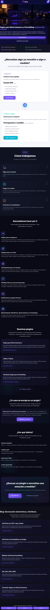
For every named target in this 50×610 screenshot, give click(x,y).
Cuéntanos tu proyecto (25, 419)
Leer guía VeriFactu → (7, 530)
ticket (4, 176)
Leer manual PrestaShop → (8, 562)
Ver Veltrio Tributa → (8, 366)
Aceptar (8, 608)
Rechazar (25, 608)
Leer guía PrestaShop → (8, 546)
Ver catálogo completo (25, 389)
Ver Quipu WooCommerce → (10, 350)
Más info (34, 605)
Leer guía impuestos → (7, 578)
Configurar (41, 608)
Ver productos (9, 97)
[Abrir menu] (2, 2)
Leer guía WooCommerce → (9, 595)
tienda (13, 174)
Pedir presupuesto (10, 137)
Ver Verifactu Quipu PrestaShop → (11, 381)
